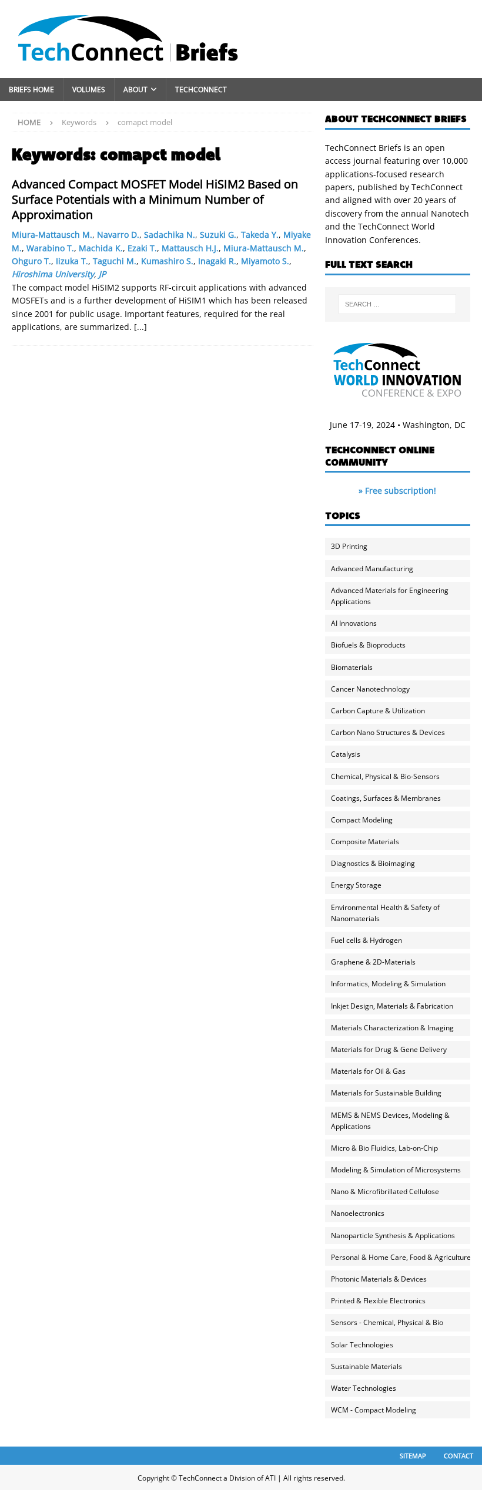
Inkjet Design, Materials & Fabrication (392, 1006)
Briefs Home (31, 90)
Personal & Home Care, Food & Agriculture (401, 1257)
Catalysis (345, 754)
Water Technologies (363, 1388)
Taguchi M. (114, 261)
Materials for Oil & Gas (368, 1071)
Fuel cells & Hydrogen (366, 940)
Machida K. (101, 248)
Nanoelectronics (357, 1213)
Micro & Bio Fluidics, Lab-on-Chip (384, 1148)
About (135, 90)
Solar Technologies (362, 1345)
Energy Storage (356, 885)
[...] (140, 326)
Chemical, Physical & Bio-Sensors (385, 776)
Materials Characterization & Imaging (392, 1028)
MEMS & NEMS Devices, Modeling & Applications (390, 1120)
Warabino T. (50, 248)
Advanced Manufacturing (372, 569)
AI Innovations (354, 623)
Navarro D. (118, 234)
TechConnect (201, 90)
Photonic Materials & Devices (379, 1279)
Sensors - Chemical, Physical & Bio (387, 1322)
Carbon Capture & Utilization (378, 711)
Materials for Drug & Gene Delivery (389, 1049)
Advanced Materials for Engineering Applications (389, 595)
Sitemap (413, 1455)
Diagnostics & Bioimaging (373, 863)
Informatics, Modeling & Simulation (388, 984)
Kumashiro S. (167, 261)
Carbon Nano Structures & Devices (388, 732)
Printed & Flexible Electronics (378, 1301)
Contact (458, 1455)
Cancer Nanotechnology (370, 689)
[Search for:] (397, 304)
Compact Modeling (362, 820)
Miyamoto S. (265, 261)
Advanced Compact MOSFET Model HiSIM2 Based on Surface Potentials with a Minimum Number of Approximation (155, 199)
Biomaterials (352, 667)
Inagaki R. (217, 261)
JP (102, 273)
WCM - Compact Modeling (373, 1410)
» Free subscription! (397, 490)
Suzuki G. (218, 234)
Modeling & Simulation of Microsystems (396, 1170)
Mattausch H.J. (190, 248)
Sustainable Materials (366, 1366)
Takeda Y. (260, 234)
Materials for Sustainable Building (386, 1093)
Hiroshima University (53, 273)
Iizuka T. (72, 261)
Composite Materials (365, 842)
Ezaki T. (142, 248)
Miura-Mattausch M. (52, 234)
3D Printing (349, 546)
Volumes (88, 90)
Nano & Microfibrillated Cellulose (385, 1191)
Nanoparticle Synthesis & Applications (393, 1235)
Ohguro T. (31, 261)
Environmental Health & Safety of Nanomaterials (385, 912)
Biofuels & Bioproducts (368, 645)
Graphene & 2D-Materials (373, 962)
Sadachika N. (169, 234)
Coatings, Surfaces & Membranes (386, 798)
